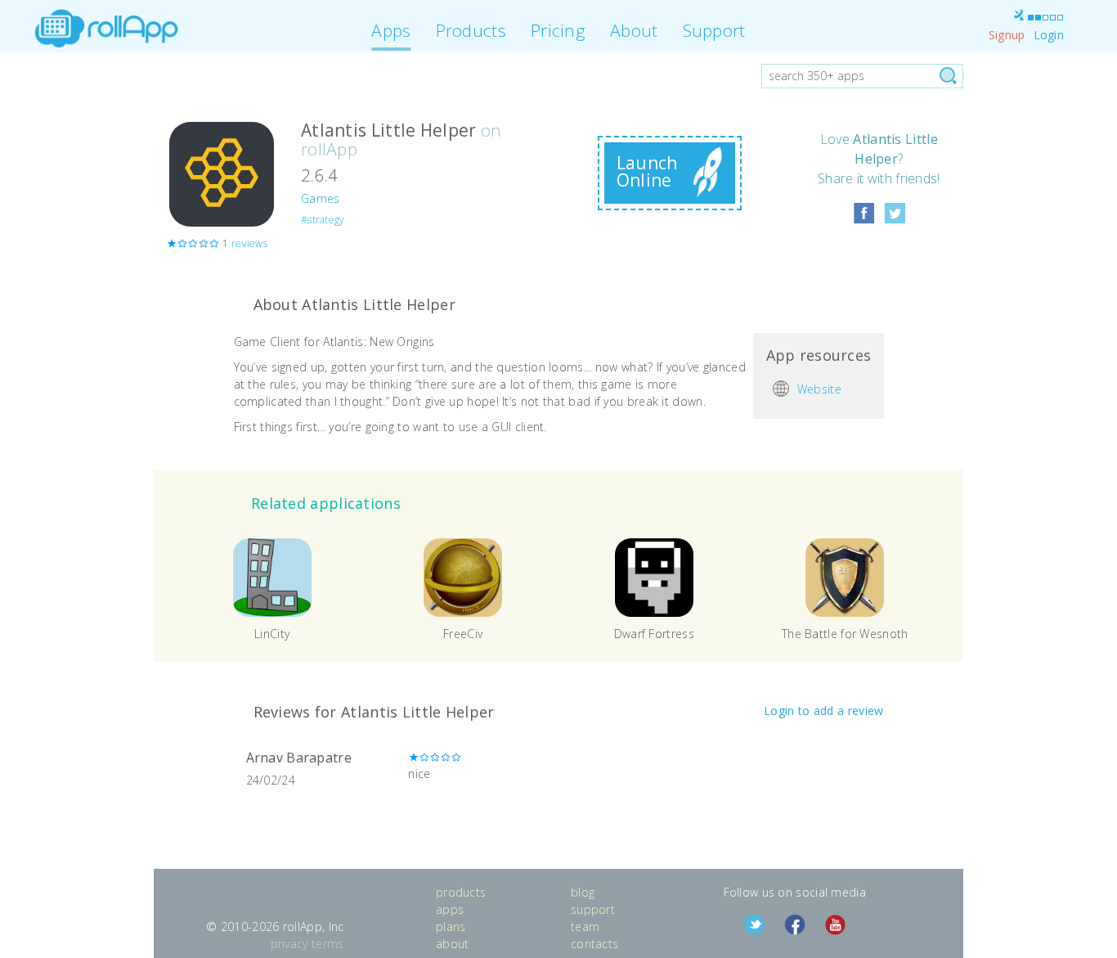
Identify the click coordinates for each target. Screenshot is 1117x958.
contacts (594, 943)
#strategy (323, 220)
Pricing (558, 30)
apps (450, 909)
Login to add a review (823, 710)
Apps (390, 30)
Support (714, 30)
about (452, 943)
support (593, 909)
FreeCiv (462, 633)
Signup (1007, 35)
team (585, 926)
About (634, 30)
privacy (289, 943)
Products (471, 30)
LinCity (271, 633)
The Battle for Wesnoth (845, 633)
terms (328, 943)
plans (451, 926)
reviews (249, 243)
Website (819, 388)
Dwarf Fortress (654, 633)
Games (320, 198)
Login (1049, 35)
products (461, 892)
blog (582, 892)
